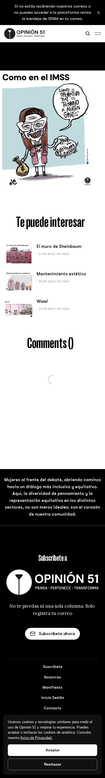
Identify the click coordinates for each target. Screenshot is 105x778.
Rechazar (52, 764)
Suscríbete (52, 666)
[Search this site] (88, 34)
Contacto (52, 708)
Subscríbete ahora (57, 633)
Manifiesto (52, 687)
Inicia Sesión (52, 697)
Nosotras (52, 677)
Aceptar (53, 750)
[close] (98, 12)
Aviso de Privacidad (36, 738)
